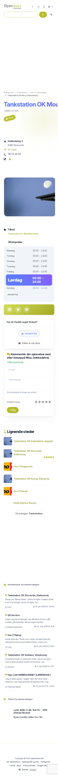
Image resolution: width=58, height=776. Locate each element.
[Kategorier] (43, 7)
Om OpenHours (13, 762)
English (33, 769)
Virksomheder (29, 765)
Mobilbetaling (31, 233)
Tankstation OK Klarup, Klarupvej (31, 478)
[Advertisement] (29, 52)
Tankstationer (15, 233)
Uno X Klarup (21, 491)
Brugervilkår (42, 765)
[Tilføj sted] (32, 7)
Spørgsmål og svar (30, 762)
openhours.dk (37, 758)
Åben (10, 118)
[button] (50, 7)
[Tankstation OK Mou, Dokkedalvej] (30, 196)
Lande (12, 765)
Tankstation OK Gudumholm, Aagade (33, 441)
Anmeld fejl (13, 294)
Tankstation (11, 110)
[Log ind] (38, 7)
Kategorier (45, 762)
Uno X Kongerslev (23, 466)
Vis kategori (29, 513)
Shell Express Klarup (25, 503)
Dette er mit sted (30, 343)
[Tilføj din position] (51, 15)
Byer (19, 765)
